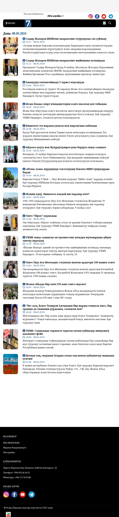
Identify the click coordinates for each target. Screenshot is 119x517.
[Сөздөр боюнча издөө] (109, 23)
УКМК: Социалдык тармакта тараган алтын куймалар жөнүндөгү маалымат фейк (66, 332)
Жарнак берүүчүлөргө (14, 447)
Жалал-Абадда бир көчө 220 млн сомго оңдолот (56, 284)
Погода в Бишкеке (34, 14)
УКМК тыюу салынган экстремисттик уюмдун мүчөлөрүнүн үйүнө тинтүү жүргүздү (67, 239)
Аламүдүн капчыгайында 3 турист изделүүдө (55, 82)
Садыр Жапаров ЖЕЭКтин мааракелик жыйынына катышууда (65, 60)
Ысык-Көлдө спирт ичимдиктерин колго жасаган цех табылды (66, 104)
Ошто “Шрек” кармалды (41, 216)
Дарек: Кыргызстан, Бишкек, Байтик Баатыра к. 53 (30, 468)
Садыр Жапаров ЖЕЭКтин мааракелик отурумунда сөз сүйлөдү (66, 39)
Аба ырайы (54, 16)
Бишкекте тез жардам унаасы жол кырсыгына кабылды (61, 126)
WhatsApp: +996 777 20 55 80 (17, 477)
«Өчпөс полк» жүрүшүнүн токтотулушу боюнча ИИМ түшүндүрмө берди (66, 170)
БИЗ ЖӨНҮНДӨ (11, 443)
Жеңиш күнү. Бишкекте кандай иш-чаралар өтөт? (57, 194)
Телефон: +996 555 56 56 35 (16, 472)
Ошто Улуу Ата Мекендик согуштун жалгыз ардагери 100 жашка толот (70, 262)
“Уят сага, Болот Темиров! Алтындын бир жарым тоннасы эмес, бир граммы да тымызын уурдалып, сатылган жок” (67, 307)
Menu (11, 23)
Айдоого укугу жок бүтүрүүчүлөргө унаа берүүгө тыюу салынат (66, 147)
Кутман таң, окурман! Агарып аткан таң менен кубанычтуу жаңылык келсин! (68, 357)
